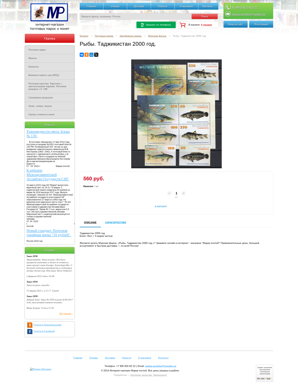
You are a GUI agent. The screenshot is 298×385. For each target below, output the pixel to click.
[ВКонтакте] (82, 55)
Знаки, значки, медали (40, 106)
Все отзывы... (66, 313)
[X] (96, 55)
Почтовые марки (104, 36)
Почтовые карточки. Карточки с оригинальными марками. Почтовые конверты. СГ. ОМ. (47, 86)
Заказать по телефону (158, 24)
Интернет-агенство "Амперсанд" (149, 375)
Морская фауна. (157, 36)
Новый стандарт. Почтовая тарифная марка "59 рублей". (49, 232)
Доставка (139, 6)
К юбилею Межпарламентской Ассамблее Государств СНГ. (48, 174)
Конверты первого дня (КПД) (43, 75)
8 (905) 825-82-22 (245, 7)
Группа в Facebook (44, 331)
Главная (91, 6)
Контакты (207, 6)
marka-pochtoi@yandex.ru (249, 14)
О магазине (186, 6)
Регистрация (261, 24)
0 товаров (206, 24)
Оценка (49, 38)
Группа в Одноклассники (47, 324)
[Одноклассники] (87, 55)
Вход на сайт (235, 24)
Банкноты (33, 66)
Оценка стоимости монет (41, 114)
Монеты (32, 58)
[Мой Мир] (91, 55)
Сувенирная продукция (40, 97)
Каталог (84, 36)
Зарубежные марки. (131, 36)
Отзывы (115, 6)
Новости (162, 6)
